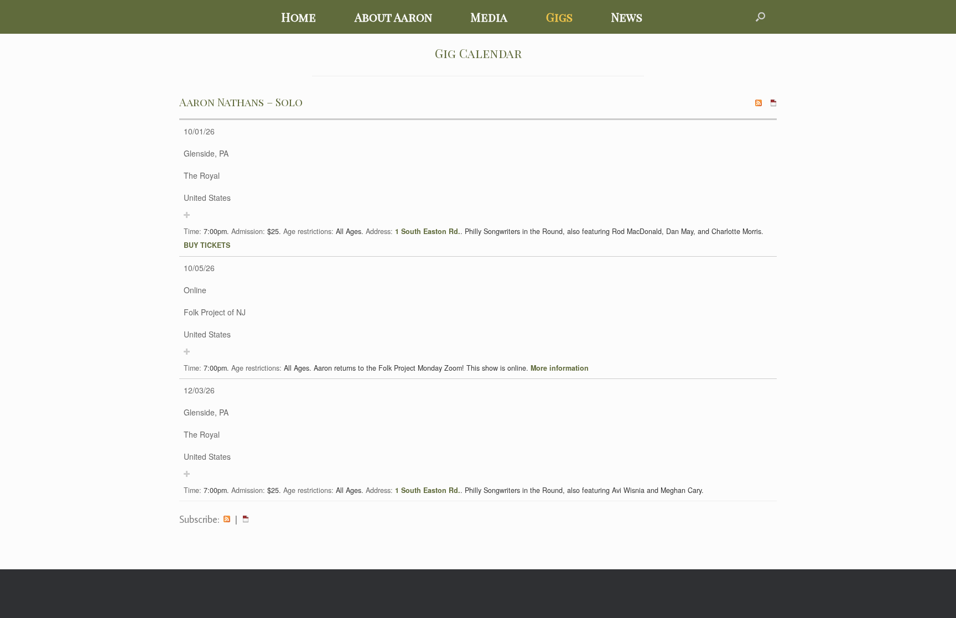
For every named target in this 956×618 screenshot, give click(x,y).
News (626, 16)
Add (187, 215)
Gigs (559, 16)
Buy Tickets (207, 245)
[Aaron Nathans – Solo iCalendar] (773, 102)
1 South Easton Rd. (427, 231)
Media (489, 16)
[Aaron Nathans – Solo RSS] (758, 102)
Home (298, 16)
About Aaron (393, 16)
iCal (245, 519)
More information (560, 368)
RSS (227, 519)
